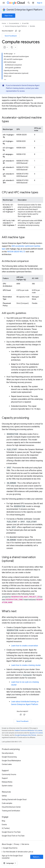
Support (5, 778)
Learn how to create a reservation (24, 646)
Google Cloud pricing (9, 757)
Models (32, 26)
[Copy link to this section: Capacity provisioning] (31, 418)
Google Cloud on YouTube (11, 832)
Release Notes (7, 782)
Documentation (14, 23)
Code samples (7, 803)
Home (4, 23)
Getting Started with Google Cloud (14, 799)
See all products (8, 753)
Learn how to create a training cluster (26, 665)
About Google (7, 844)
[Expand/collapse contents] (14, 53)
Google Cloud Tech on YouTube (13, 836)
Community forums (9, 774)
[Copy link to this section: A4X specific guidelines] (28, 313)
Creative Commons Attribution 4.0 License (28, 730)
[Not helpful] (19, 31)
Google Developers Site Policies (25, 735)
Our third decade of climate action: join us (18, 852)
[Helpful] (16, 31)
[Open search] (28, 2)
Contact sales (7, 764)
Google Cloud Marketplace (11, 761)
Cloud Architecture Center (11, 807)
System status (7, 786)
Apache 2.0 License (36, 733)
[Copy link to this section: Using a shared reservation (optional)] (16, 561)
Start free (8, 16)
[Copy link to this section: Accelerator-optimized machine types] (11, 121)
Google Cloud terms (10, 848)
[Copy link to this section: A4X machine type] (27, 237)
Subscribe (37, 857)
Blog (3, 821)
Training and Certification (11, 811)
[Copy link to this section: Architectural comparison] (31, 261)
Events (4, 824)
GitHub (4, 796)
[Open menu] (3, 3)
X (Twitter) (6, 828)
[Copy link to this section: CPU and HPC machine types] (40, 192)
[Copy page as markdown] (12, 47)
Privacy (16, 844)
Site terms (25, 844)
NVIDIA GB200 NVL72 (16, 251)
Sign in (39, 3)
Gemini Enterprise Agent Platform (24, 9)
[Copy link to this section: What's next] (18, 611)
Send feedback (11, 36)
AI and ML (25, 23)
